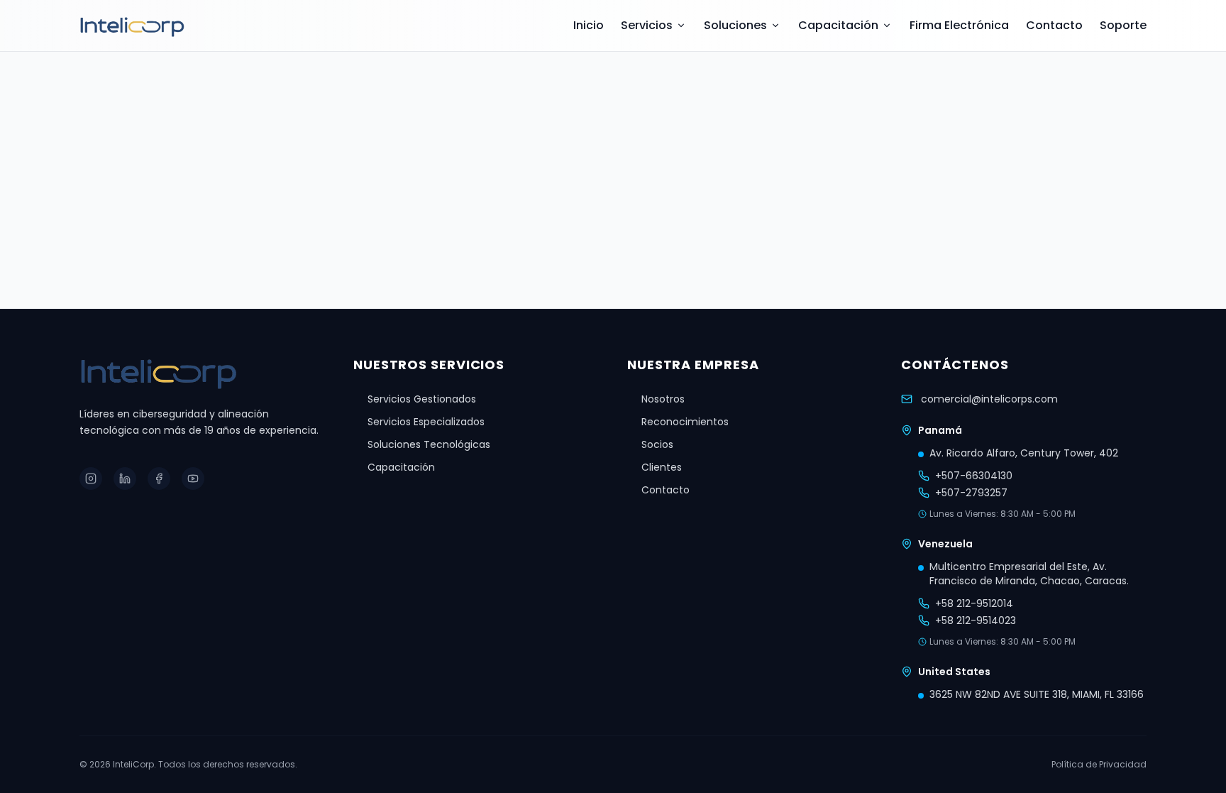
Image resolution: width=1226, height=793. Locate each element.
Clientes (661, 467)
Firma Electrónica (959, 25)
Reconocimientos (685, 422)
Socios (657, 444)
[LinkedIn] (125, 478)
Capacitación (838, 25)
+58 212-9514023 (975, 620)
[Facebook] (159, 478)
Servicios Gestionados (422, 399)
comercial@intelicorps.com (989, 399)
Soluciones (735, 25)
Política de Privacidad (1099, 764)
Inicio (588, 25)
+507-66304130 (973, 476)
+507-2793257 (971, 493)
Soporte (1123, 25)
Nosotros (663, 399)
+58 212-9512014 (974, 603)
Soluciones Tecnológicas (429, 444)
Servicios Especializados (426, 422)
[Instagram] (90, 478)
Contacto (1054, 25)
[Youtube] (193, 478)
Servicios (647, 25)
